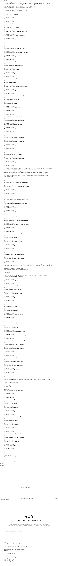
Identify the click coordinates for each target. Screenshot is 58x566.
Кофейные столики (37, 3)
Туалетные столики (17, 4)
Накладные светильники (23, 171)
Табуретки (16, 3)
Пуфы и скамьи (42, 11)
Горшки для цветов (8, 265)
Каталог (2, 462)
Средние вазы (19, 268)
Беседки (6, 11)
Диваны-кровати (11, 6)
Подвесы (36, 175)
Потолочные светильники (10, 168)
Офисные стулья (23, 10)
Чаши (13, 385)
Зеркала (11, 264)
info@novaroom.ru (16, 461)
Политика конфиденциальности (11, 561)
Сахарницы (6, 387)
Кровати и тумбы (23, 2)
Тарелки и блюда (24, 379)
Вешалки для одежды (17, 275)
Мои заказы (16, 549)
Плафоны (32, 175)
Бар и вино (26, 381)
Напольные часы (7, 269)
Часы (7, 264)
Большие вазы (7, 268)
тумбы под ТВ (22, 9)
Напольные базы (26, 175)
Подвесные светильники (35, 171)
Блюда (5, 383)
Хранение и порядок (40, 265)
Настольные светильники (22, 168)
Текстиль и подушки (21, 264)
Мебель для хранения (32, 2)
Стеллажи (13, 9)
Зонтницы (24, 275)
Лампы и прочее (32, 169)
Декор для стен (50, 264)
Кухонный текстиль (13, 381)
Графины (6, 386)
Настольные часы (23, 269)
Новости (25, 546)
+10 (6, 16)
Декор (5, 262)
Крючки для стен (35, 275)
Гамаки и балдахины (12, 11)
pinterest (16, 558)
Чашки (16, 382)
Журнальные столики (27, 3)
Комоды (5, 9)
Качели (36, 11)
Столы (20, 3)
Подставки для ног (23, 6)
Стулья (5, 3)
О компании (20, 546)
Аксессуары (31, 381)
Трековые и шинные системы (21, 169)
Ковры (14, 264)
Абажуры (6, 175)
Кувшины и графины (41, 379)
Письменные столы (8, 4)
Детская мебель (7, 455)
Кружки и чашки (16, 379)
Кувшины (10, 386)
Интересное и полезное (9, 266)
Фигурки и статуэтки (31, 264)
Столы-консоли (46, 3)
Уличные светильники (9, 169)
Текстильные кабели (8, 176)
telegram (5, 558)
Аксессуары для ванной (18, 265)
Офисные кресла (7, 10)
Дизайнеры (2, 463)
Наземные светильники (9, 172)
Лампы (20, 175)
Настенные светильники (34, 168)
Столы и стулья (7, 2)
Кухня (5, 378)
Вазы (5, 264)
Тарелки (9, 383)
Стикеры (6, 273)
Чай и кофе (20, 381)
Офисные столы (15, 10)
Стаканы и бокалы (8, 379)
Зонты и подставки (30, 11)
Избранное (6, 549)
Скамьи (36, 4)
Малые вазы (13, 268)
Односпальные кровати (19, 7)
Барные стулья (10, 3)
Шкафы (17, 9)
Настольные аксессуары (30, 265)
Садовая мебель (49, 2)
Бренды (2, 465)
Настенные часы (15, 269)
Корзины (29, 275)
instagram (12, 558)
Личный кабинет (16, 541)
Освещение (6, 167)
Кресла (17, 6)
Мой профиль (22, 549)
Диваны (5, 6)
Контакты (23, 541)
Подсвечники (7, 272)
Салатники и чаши (32, 379)
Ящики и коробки (43, 275)
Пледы (5, 271)
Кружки (13, 382)
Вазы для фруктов (8, 385)
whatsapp (8, 558)
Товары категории (10, 17)
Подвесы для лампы (43, 175)
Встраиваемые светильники (10, 171)
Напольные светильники (46, 168)
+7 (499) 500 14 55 (8, 461)
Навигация (9, 541)
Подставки (6, 389)
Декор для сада (49, 265)
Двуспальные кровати (9, 7)
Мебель (5, 0)
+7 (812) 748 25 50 (10, 553)
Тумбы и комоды (7, 275)
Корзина (11, 549)
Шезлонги (33, 6)
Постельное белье (11, 271)
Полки (9, 9)
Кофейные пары (7, 382)
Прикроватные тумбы (31, 7)
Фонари (17, 172)
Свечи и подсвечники (41, 264)
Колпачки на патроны (13, 175)
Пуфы (29, 6)
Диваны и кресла (15, 2)
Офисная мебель (41, 2)
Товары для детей (8, 454)
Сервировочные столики (28, 4)
